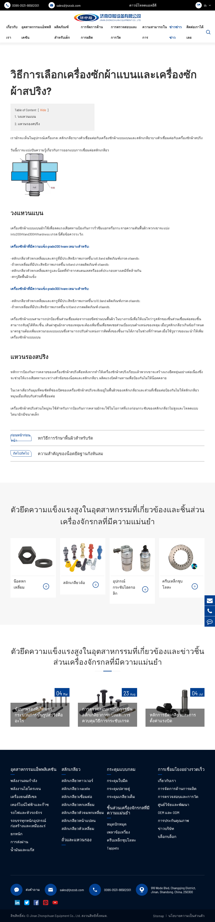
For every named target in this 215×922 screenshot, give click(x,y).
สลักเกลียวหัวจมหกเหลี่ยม (83, 812)
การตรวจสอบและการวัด (124, 32)
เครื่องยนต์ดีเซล (23, 796)
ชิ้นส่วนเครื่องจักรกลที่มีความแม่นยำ (128, 810)
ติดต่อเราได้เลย (194, 32)
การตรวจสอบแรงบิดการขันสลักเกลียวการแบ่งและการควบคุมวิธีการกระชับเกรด (107, 714)
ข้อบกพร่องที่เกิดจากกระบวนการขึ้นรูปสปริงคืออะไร (39, 714)
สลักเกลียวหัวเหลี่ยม (78, 828)
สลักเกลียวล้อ (74, 582)
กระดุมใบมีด (117, 780)
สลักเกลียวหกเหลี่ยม (78, 804)
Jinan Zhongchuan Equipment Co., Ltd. (55, 916)
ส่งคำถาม (33, 890)
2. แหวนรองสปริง (27, 124)
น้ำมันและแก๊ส (22, 849)
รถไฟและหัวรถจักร (26, 812)
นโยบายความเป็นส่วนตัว (186, 916)
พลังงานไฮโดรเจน (25, 788)
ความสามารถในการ (154, 32)
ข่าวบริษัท (166, 828)
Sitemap (158, 916)
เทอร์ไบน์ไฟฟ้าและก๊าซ (29, 804)
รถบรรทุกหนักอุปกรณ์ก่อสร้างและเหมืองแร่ (28, 823)
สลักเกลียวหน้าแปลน (79, 820)
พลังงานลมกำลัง (23, 780)
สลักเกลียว (71, 769)
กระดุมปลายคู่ (118, 788)
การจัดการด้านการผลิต (92, 32)
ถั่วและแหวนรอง (77, 839)
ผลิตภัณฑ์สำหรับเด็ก (62, 32)
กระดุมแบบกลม (121, 769)
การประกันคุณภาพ (173, 820)
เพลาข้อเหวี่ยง (118, 832)
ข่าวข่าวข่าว (175, 32)
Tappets (113, 848)
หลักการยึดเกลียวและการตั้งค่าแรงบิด (173, 717)
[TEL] (210, 611)
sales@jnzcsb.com (65, 5)
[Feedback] (210, 621)
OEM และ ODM (168, 812)
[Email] (210, 600)
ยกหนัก (16, 833)
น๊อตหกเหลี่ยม (20, 584)
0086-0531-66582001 (22, 5)
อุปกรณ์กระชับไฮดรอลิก (124, 587)
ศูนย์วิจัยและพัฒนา (173, 804)
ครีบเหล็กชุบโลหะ (172, 584)
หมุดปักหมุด (117, 824)
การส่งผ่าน (19, 841)
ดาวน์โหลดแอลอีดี (142, 5)
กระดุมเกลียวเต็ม (121, 796)
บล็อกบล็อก (167, 836)
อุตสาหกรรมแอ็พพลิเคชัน (36, 32)
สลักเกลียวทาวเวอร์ (77, 780)
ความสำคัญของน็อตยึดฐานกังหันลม (70, 453)
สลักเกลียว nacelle (76, 788)
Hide (43, 110)
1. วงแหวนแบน (25, 116)
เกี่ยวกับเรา (11, 32)
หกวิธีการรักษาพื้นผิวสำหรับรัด (65, 437)
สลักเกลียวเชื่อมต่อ (77, 796)
